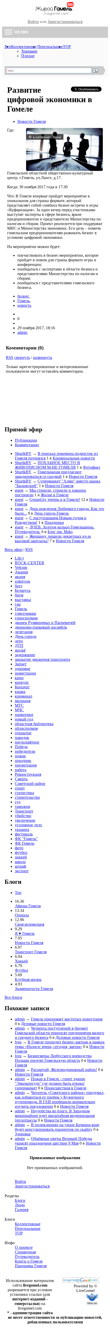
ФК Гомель (24, 843)
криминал (23, 696)
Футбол (21, 970)
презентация (26, 765)
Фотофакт (91, 467)
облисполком (26, 728)
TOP (67, 46)
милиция (22, 701)
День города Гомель (51, 513)
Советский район (30, 783)
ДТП (19, 645)
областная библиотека (34, 724)
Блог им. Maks (60, 532)
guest (19, 490)
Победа (21, 747)
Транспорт (24, 811)
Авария (21, 572)
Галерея (21, 1209)
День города (25, 636)
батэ (18, 586)
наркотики (24, 714)
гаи (18, 604)
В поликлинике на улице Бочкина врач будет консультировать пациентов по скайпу (57, 1127)
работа (20, 770)
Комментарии (27, 445)
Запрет (21, 664)
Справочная (25, 1252)
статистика (24, 793)
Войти (33, 21)
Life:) (19, 558)
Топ (18, 892)
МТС (19, 705)
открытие (23, 733)
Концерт (22, 687)
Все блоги (13, 997)
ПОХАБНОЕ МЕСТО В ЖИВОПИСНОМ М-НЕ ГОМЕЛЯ (47, 465)
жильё (20, 650)
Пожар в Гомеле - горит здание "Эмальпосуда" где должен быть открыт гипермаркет (50, 1083)
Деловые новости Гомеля (43, 1023)
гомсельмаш (25, 613)
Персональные (50, 46)
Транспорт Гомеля (31, 952)
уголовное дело (28, 825)
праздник (23, 760)
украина (22, 829)
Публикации (26, 440)
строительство (27, 797)
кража (20, 691)
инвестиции (25, 673)
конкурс (22, 682)
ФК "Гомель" (26, 839)
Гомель (23, 301)
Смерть (21, 779)
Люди (20, 1205)
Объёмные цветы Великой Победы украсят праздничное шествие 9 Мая (53, 1140)
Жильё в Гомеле (55, 495)
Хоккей (21, 961)
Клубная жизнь (28, 979)
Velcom (21, 567)
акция (20, 576)
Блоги (20, 1200)
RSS (9, 357)
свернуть (22, 357)
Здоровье (23, 1134)
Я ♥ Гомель (25, 933)
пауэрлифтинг (27, 742)
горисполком (26, 618)
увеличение (25, 820)
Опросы (22, 915)
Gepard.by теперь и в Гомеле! (54, 499)
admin (22, 332)
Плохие (28, 56)
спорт (20, 788)
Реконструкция (28, 774)
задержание (25, 655)
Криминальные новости (74, 458)
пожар (20, 756)
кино (19, 678)
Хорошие (29, 51)
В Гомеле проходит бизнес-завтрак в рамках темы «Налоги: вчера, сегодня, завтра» (60, 1044)
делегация (23, 632)
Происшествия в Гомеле (65, 1088)
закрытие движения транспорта (42, 659)
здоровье (22, 668)
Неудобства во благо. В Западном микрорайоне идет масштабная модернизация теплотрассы (55, 1115)
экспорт (22, 871)
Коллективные (24, 46)
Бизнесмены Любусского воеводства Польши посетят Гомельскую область (53, 1058)
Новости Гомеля (31, 121)
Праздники (54, 522)
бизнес (23, 296)
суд (17, 802)
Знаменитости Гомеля (34, 988)
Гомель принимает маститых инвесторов (67, 1019)
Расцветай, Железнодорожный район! (64, 1069)
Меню (20, 32)
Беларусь (22, 590)
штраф (20, 866)
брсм (19, 595)
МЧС (19, 710)
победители (25, 751)
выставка (23, 599)
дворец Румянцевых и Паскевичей (45, 622)
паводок (22, 737)
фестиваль (24, 834)
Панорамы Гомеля (31, 1266)
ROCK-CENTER (29, 563)
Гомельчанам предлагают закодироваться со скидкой (48, 474)
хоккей (21, 857)
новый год (24, 719)
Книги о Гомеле (29, 1261)
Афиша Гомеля (28, 906)
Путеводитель (27, 1256)
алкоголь (22, 581)
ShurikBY (23, 453)
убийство (23, 816)
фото (19, 848)
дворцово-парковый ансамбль (41, 627)
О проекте (24, 1247)
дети (19, 641)
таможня (22, 806)
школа (20, 862)
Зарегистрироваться (65, 21)
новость (24, 305)
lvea (18, 1042)
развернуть (42, 357)
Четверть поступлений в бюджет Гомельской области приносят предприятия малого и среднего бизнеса (59, 1033)
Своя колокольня (29, 924)
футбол (21, 852)
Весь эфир (14, 549)
